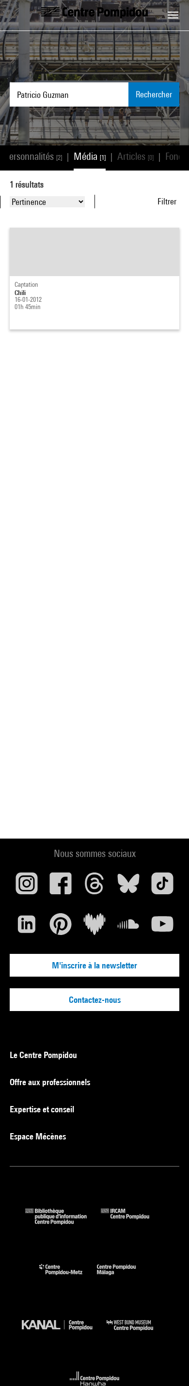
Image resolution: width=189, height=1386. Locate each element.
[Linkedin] (27, 927)
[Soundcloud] (128, 927)
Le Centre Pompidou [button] (44, 1055)
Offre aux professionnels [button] (51, 1082)
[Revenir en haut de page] (166, 1363)
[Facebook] (61, 887)
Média (90, 156)
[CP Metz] (68, 1277)
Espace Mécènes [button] (39, 1136)
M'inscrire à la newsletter (94, 965)
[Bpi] (63, 1222)
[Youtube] (162, 927)
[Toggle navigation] (173, 15)
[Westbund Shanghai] (137, 1333)
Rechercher (154, 94)
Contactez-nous (95, 1000)
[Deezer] (94, 927)
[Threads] (94, 887)
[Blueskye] (128, 887)
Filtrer (167, 201)
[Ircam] (132, 1222)
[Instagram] (27, 887)
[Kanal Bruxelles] (64, 1333)
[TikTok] (162, 887)
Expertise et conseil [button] (43, 1109)
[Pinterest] (61, 927)
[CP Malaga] (123, 1277)
